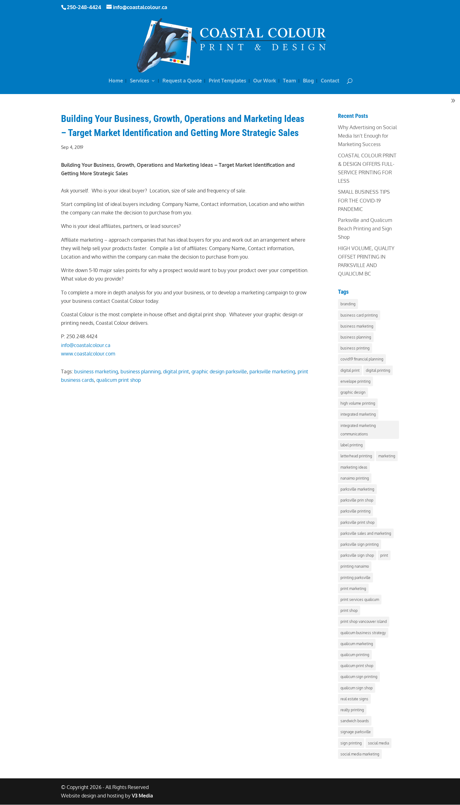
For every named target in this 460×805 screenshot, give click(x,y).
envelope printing (355, 381)
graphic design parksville (219, 371)
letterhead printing (356, 456)
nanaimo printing (354, 478)
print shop (349, 610)
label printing (351, 445)
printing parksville (355, 577)
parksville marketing (272, 371)
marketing (386, 456)
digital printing (378, 370)
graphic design (352, 392)
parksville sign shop (357, 555)
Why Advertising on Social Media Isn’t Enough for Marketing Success (367, 135)
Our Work (264, 81)
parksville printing (355, 511)
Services (139, 81)
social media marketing (359, 754)
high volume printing (357, 403)
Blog (308, 81)
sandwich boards (354, 720)
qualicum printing (354, 654)
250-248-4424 (84, 7)
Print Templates (227, 81)
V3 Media (142, 795)
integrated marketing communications (358, 429)
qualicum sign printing (358, 676)
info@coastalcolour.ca (85, 345)
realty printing (352, 710)
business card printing (359, 315)
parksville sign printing (359, 544)
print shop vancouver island (363, 621)
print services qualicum (359, 599)
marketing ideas (353, 467)
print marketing (353, 588)
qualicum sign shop (356, 688)
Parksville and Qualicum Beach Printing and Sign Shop (365, 228)
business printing (355, 348)
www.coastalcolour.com (88, 353)
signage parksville (355, 731)
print (384, 555)
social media (378, 743)
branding (347, 304)
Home (116, 81)
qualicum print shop (118, 380)
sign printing (351, 743)
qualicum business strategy (363, 632)
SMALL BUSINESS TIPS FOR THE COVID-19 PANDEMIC (364, 200)
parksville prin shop (356, 500)
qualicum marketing (356, 643)
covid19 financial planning (361, 359)
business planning (140, 371)
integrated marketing (358, 414)
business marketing (96, 371)
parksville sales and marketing (365, 533)
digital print (176, 371)
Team (289, 81)
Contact (330, 81)
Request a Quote (182, 81)
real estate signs (354, 699)
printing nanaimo (354, 566)
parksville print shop (357, 522)
